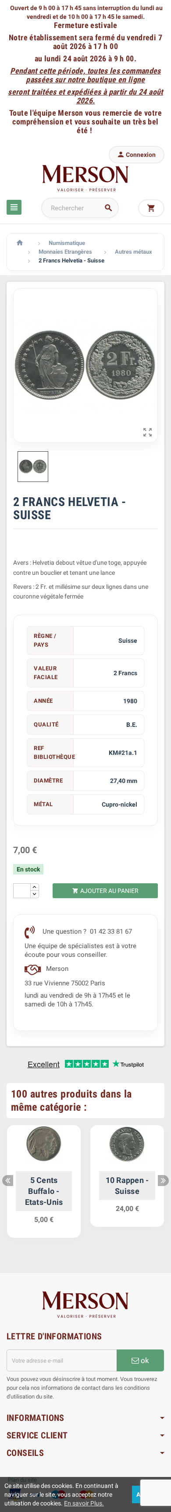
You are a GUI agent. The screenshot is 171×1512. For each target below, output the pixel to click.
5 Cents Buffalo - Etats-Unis (44, 1191)
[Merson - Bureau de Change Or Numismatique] (85, 177)
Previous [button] (7, 1180)
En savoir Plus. (84, 1503)
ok (144, 1360)
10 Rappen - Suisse (127, 1186)
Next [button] (163, 1180)
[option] (44, 1186)
